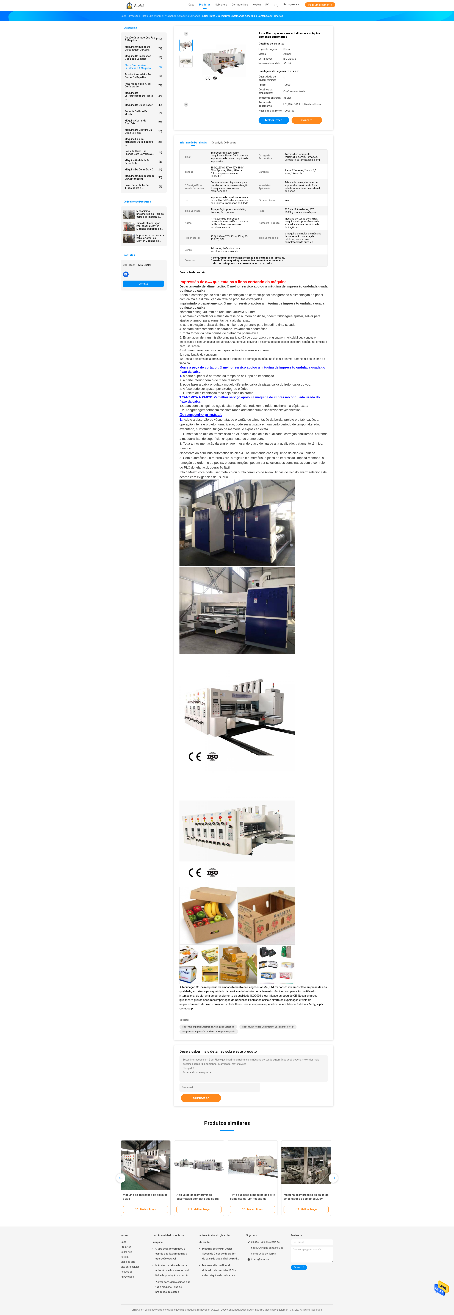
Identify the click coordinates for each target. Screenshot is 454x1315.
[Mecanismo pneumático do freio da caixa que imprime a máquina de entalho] (129, 214)
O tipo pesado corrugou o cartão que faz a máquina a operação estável (171, 1253)
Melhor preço (274, 120)
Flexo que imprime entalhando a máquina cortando (208, 1027)
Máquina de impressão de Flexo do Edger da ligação (208, 1031)
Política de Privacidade (127, 1274)
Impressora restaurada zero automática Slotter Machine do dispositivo (150, 238)
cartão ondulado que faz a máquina (143, 39)
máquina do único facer (143, 105)
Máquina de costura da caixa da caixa (143, 131)
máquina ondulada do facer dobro (143, 162)
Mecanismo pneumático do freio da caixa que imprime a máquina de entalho (150, 214)
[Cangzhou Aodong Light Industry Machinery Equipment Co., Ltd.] (134, 5)
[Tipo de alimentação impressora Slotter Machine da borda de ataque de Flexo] (129, 226)
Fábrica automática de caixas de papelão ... (143, 76)
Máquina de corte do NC (143, 169)
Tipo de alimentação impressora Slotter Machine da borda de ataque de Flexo (148, 226)
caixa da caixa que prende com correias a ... (143, 152)
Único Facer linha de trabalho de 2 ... (143, 186)
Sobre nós (126, 1251)
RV (267, 4)
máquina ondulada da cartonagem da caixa (143, 48)
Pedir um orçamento (320, 4)
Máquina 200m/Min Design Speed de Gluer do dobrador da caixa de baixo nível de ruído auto (220, 1254)
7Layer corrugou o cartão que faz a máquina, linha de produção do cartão (172, 1287)
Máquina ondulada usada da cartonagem (143, 177)
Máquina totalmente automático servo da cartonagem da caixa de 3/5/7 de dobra (305, 1198)
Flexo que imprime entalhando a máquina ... (143, 67)
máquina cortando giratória (143, 122)
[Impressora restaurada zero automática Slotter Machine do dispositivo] (129, 238)
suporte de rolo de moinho (143, 113)
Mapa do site (128, 1261)
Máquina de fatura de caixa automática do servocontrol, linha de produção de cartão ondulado (172, 1271)
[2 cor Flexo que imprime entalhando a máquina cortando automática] (224, 62)
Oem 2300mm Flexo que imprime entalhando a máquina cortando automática (251, 1198)
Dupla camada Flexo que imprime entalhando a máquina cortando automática (197, 1198)
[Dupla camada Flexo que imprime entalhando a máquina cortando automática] (199, 1165)
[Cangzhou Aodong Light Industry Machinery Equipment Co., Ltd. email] (126, 274)
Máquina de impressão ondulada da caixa (143, 57)
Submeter (201, 1098)
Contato (143, 283)
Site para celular (130, 1266)
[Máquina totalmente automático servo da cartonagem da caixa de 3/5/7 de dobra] (306, 1165)
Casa (123, 1242)
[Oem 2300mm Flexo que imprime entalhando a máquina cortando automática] (253, 1165)
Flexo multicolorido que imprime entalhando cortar (268, 1027)
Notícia (125, 1256)
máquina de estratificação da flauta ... (143, 96)
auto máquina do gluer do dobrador (143, 85)
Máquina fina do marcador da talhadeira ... (143, 142)
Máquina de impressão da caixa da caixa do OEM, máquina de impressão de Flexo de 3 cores (145, 1198)
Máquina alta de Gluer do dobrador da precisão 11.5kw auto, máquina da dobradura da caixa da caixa (220, 1271)
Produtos (126, 1246)
